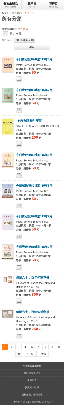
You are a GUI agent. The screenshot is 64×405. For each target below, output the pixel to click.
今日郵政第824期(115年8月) (35, 59)
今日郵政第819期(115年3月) (35, 246)
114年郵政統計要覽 (29, 120)
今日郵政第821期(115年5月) (35, 185)
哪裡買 (53, 3)
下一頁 (29, 353)
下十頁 (42, 353)
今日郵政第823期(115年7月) (35, 90)
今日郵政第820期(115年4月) (35, 216)
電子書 (32, 3)
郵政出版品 (11, 3)
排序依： (7, 40)
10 (19, 353)
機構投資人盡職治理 (32, 394)
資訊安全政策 (32, 387)
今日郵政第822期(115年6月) (35, 155)
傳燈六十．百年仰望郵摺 (32, 312)
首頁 (6, 12)
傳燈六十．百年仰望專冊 (32, 277)
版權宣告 (32, 380)
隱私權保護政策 (32, 372)
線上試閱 (19, 79)
